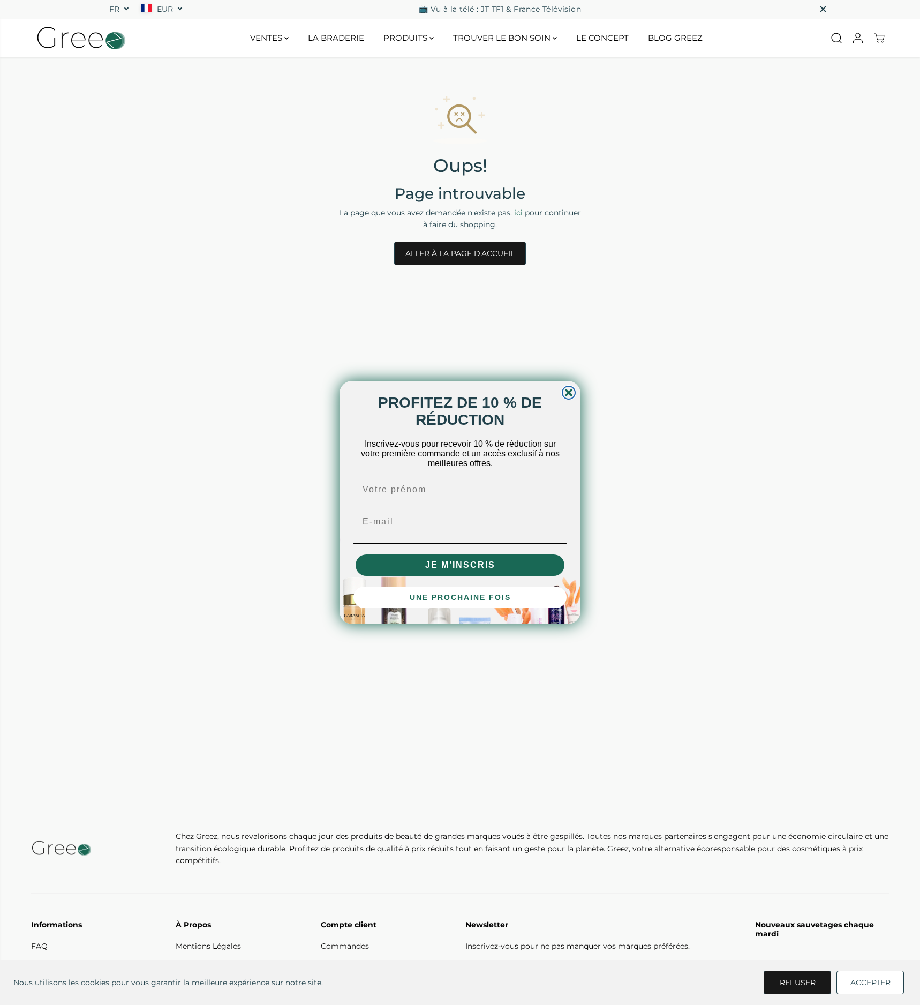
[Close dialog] (568, 392)
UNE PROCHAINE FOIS (460, 597)
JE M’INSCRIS (460, 564)
